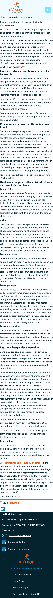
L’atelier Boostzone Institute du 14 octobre (21, 463)
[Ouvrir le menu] (41, 9)
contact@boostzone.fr (20, 535)
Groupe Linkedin (16, 542)
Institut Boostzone (12, 514)
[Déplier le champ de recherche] (48, 10)
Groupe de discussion (19, 549)
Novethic (15, 503)
